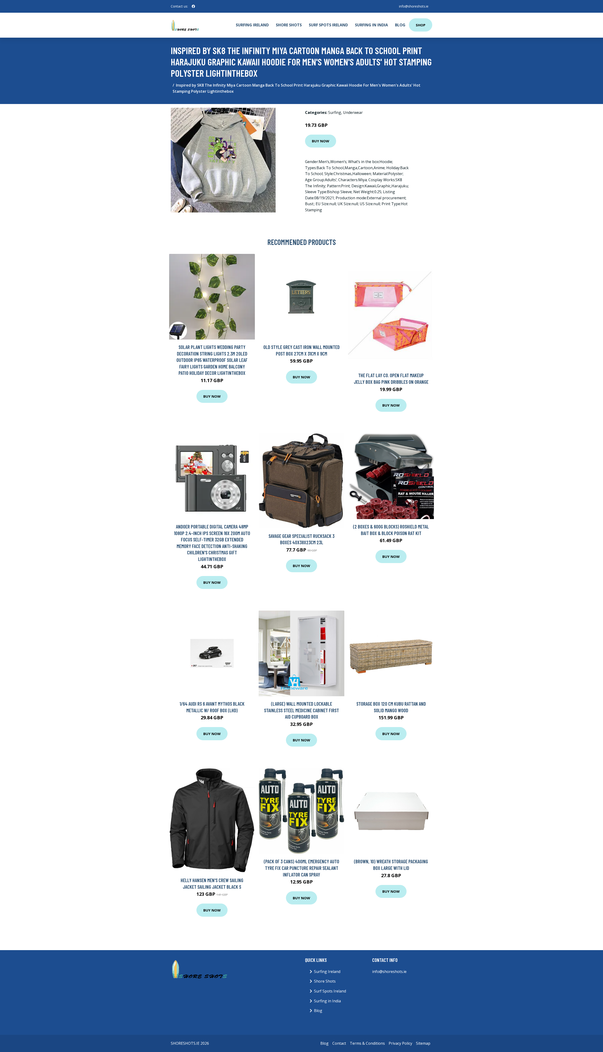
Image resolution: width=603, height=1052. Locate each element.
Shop (420, 25)
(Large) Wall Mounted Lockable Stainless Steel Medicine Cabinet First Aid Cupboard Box (301, 710)
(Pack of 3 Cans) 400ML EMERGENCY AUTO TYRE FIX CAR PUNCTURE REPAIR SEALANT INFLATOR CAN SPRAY (301, 867)
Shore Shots (289, 25)
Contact (339, 1043)
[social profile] (193, 6)
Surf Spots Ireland (328, 25)
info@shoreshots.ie (413, 6)
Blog (400, 25)
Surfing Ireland (252, 25)
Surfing (334, 112)
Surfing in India (371, 25)
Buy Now (320, 141)
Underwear (353, 112)
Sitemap (423, 1043)
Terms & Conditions (367, 1043)
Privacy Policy (400, 1043)
